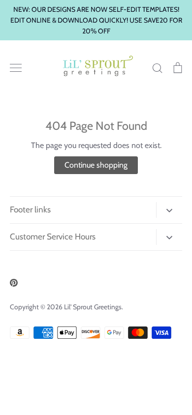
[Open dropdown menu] (169, 210)
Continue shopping (96, 165)
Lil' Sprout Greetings (93, 307)
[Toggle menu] (16, 68)
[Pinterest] (14, 283)
